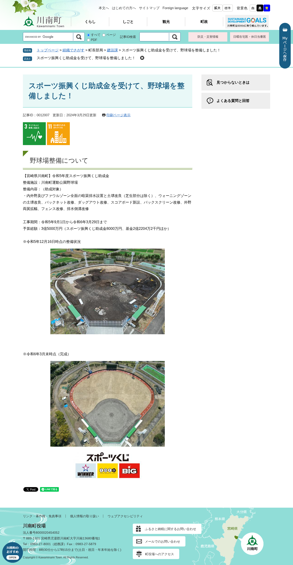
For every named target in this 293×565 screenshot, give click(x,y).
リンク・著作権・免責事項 (42, 516)
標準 (228, 8)
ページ (111, 35)
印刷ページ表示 (118, 115)
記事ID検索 (128, 37)
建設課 (112, 50)
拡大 (217, 8)
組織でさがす (73, 50)
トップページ (48, 50)
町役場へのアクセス (159, 554)
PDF (94, 40)
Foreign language (175, 8)
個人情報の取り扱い (84, 516)
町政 (204, 22)
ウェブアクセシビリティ (125, 516)
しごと (128, 22)
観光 (166, 22)
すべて (95, 35)
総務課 (59, 544)
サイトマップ (149, 8)
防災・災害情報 (208, 36)
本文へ (104, 8)
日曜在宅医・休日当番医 (249, 36)
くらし (90, 22)
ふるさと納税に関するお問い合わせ (170, 529)
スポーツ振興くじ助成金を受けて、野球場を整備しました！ (86, 58)
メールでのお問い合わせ (162, 541)
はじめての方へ (124, 8)
